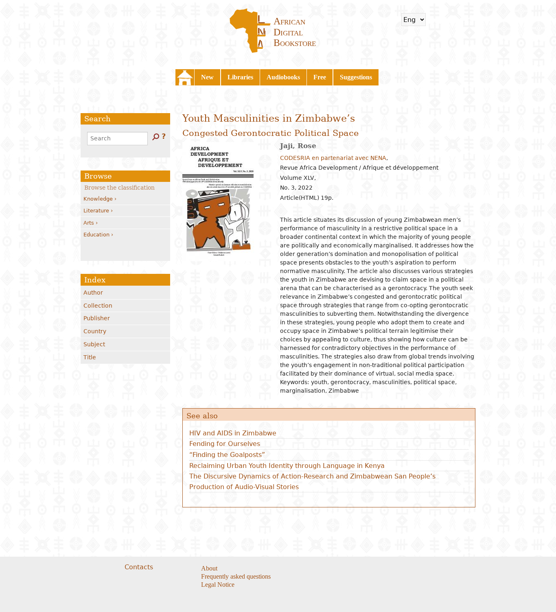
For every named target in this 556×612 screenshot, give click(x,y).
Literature (96, 211)
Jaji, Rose (298, 146)
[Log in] (459, 19)
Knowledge (98, 199)
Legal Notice (217, 584)
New (207, 77)
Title (89, 357)
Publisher (96, 318)
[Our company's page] (340, 569)
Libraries (240, 77)
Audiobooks (283, 77)
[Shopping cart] (437, 19)
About (209, 568)
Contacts (139, 567)
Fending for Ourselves (224, 444)
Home (185, 77)
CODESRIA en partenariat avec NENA (333, 158)
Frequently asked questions (236, 576)
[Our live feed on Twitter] (329, 569)
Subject (94, 344)
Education (96, 235)
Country (94, 331)
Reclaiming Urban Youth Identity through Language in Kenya (287, 466)
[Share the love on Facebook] (319, 569)
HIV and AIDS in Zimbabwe (232, 433)
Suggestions (356, 77)
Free (319, 77)
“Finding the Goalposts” (227, 455)
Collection (97, 305)
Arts (88, 223)
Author (93, 292)
